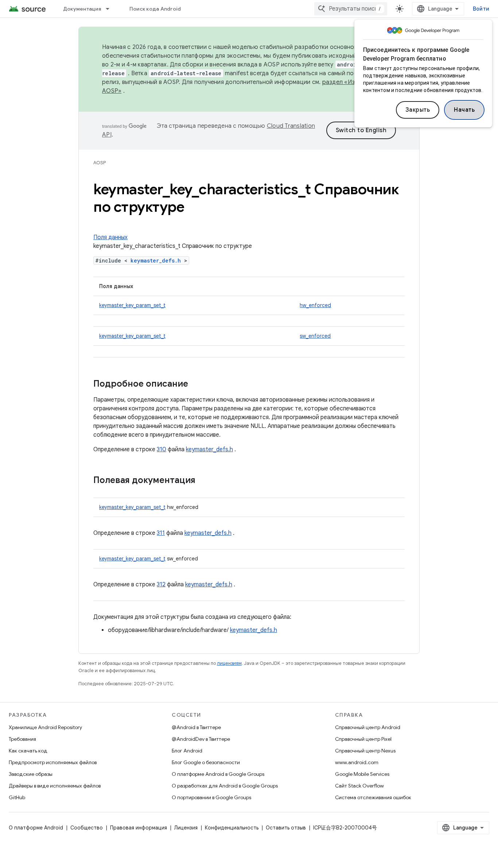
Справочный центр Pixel (363, 739)
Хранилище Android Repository (45, 727)
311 (161, 533)
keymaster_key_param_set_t (132, 305)
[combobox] (350, 8)
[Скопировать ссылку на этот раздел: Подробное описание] (195, 384)
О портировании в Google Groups (211, 797)
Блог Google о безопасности (206, 762)
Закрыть (417, 110)
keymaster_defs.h (156, 260)
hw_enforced (315, 305)
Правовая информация (138, 828)
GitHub (17, 797)
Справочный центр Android (367, 727)
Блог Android (187, 750)
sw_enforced (315, 336)
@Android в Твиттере (196, 727)
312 (161, 584)
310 (161, 449)
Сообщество (86, 828)
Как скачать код (28, 750)
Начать (464, 110)
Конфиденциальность (231, 828)
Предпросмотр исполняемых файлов (53, 762)
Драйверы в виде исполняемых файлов (55, 785)
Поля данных (110, 237)
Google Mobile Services (362, 774)
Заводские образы (30, 774)
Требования (22, 739)
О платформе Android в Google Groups (218, 774)
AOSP (99, 163)
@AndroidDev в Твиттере (201, 739)
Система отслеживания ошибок (373, 797)
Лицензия (186, 828)
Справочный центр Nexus (365, 750)
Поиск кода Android (155, 8)
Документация (82, 8)
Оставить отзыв (286, 828)
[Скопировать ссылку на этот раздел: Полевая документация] (202, 480)
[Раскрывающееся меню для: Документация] (111, 9)
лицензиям (229, 663)
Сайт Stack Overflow (359, 785)
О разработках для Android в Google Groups (225, 785)
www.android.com (356, 762)
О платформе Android (36, 828)
